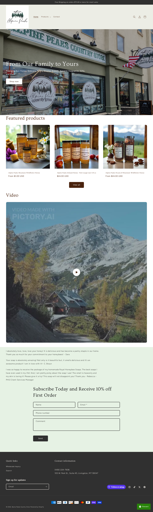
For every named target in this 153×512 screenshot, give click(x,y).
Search (9, 471)
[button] (46, 16)
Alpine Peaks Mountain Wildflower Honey (24, 173)
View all (76, 185)
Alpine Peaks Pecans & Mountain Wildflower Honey (125, 173)
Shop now (14, 81)
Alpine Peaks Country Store (21, 507)
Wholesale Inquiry (13, 466)
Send (40, 438)
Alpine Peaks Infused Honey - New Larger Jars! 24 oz (76, 173)
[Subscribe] (46, 487)
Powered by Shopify (37, 507)
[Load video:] (76, 272)
